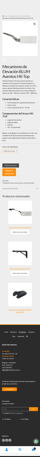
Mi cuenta (6, 449)
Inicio (5, 16)
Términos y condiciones (16, 413)
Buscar (20, 449)
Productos (22, 332)
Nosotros (13, 332)
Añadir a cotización (9, 172)
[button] (34, 24)
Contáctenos (9, 389)
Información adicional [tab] (10, 188)
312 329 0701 (7, 367)
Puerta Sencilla (25, 16)
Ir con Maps (24, 419)
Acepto (13, 413)
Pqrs (13, 336)
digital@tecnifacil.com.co (11, 370)
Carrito (31, 447)
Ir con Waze (6, 419)
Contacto (31, 332)
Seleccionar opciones (20, 232)
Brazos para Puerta (14, 16)
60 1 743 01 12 (7, 365)
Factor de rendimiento (10, 147)
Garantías (20, 336)
